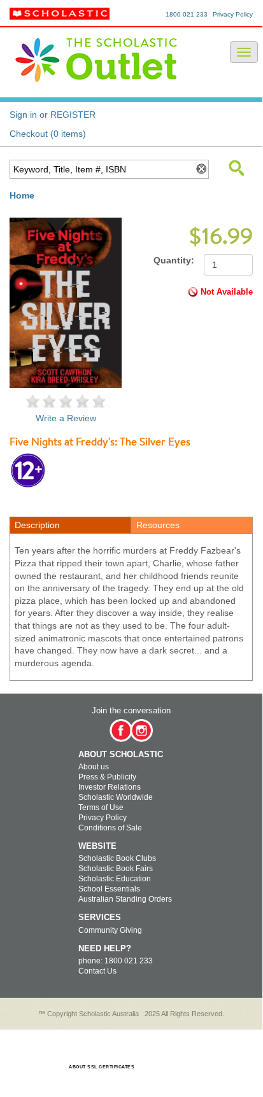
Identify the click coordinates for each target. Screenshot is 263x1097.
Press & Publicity (107, 776)
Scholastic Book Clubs (117, 858)
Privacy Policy (233, 14)
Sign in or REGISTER (53, 114)
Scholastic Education (114, 878)
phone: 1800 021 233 (115, 960)
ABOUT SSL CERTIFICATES (101, 1067)
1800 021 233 (187, 14)
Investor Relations (109, 787)
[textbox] (100, 169)
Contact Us (97, 971)
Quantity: (173, 260)
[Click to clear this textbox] (200, 169)
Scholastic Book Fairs (115, 868)
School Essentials (109, 888)
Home (22, 195)
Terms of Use (101, 807)
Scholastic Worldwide (115, 797)
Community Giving (110, 930)
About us (93, 766)
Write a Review (66, 418)
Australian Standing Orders (125, 899)
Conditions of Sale (110, 827)
